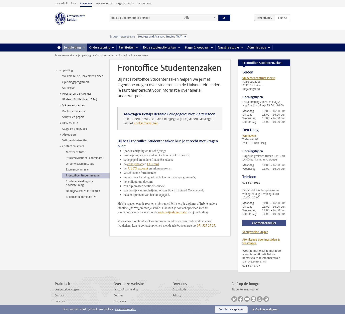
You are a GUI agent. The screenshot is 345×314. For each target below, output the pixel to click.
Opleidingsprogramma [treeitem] (75, 82)
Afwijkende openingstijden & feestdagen (261, 241)
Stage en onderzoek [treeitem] (74, 129)
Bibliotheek (144, 3)
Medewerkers (104, 3)
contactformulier (146, 123)
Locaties (60, 301)
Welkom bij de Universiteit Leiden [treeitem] (82, 76)
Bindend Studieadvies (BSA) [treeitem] (79, 99)
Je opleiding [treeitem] (66, 70)
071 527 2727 (251, 266)
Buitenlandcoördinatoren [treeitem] (81, 197)
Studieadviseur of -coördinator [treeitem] (84, 158)
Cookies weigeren (266, 309)
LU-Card (153, 164)
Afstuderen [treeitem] (69, 135)
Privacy (176, 295)
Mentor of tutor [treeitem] (75, 152)
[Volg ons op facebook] (240, 299)
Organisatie (179, 289)
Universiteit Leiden (65, 3)
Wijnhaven (249, 136)
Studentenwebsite (64, 55)
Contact (59, 295)
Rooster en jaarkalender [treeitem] (76, 94)
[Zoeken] (224, 18)
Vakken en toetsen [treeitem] (73, 105)
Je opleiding (72, 47)
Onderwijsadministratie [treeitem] (80, 164)
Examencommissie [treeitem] (77, 169)
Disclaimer (120, 301)
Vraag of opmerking (126, 289)
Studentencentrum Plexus (258, 78)
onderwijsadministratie (172, 212)
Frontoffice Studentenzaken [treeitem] (83, 175)
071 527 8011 (251, 183)
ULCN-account (138, 168)
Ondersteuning (99, 47)
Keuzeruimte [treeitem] (70, 123)
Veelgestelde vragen (255, 232)
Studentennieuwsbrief (245, 289)
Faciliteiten (127, 47)
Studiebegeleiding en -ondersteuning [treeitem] (79, 183)
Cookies (118, 295)
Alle (186, 18)
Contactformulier (264, 223)
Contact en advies (104, 55)
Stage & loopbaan (196, 47)
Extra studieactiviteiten (159, 47)
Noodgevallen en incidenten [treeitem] (83, 191)
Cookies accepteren (231, 309)
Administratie (256, 47)
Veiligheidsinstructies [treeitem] (74, 140)
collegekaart (135, 164)
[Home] (58, 48)
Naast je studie (228, 47)
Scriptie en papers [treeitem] (73, 117)
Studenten (86, 3)
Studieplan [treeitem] (68, 88)
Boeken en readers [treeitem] (73, 111)
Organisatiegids (125, 3)
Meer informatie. (125, 309)
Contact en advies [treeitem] (73, 146)
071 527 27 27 (206, 225)
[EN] (282, 18)
